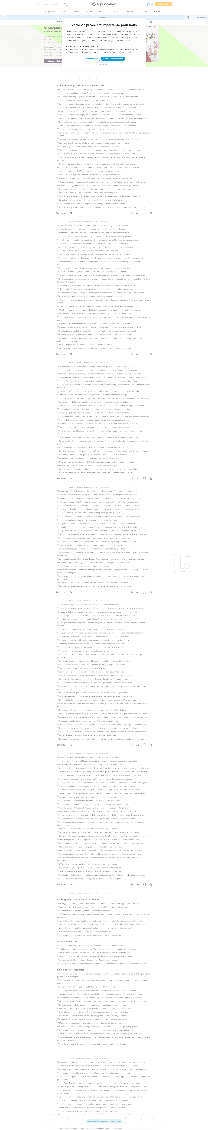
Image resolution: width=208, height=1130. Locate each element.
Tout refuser (104, 64)
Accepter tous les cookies (113, 58)
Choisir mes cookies (91, 58)
